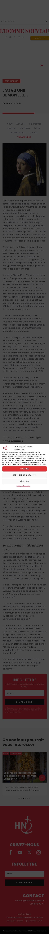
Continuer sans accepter (24, 475)
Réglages (24, 481)
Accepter (24, 469)
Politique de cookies (23, 486)
